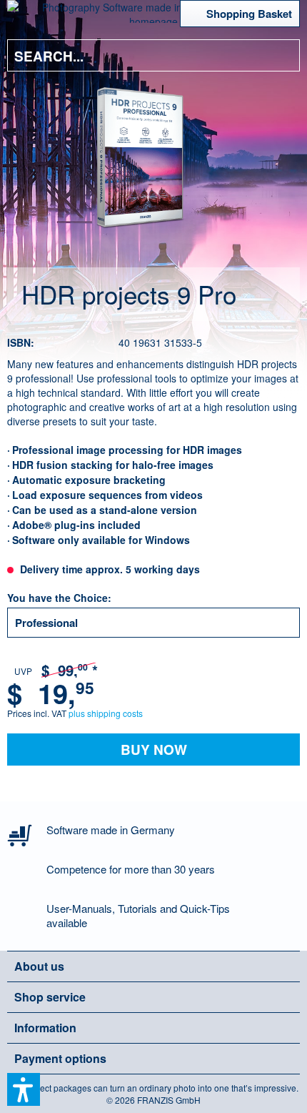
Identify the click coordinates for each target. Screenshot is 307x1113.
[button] (23, 1089)
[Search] (278, 55)
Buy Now (154, 749)
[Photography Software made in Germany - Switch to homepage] (153, 11)
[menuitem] (28, 14)
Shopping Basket (249, 13)
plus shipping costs (106, 713)
